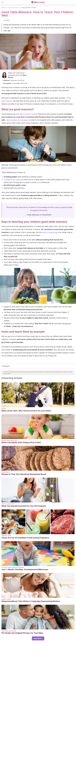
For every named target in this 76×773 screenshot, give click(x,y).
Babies (3, 408)
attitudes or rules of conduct (27, 114)
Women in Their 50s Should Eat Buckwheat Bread (23, 474)
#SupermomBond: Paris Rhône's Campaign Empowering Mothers (30, 601)
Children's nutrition (14, 7)
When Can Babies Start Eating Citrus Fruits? (21, 442)
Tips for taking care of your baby (12, 567)
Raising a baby (6, 599)
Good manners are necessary (17, 120)
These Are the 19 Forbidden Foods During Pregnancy (25, 538)
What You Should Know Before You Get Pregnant (23, 506)
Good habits (5, 472)
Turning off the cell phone (13, 180)
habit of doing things (50, 232)
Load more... (38, 638)
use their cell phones (62, 323)
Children (4, 7)
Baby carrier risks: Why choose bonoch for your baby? (26, 411)
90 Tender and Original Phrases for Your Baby (22, 633)
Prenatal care (6, 535)
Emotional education (8, 631)
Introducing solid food (9, 440)
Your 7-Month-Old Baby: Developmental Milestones (24, 569)
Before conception (7, 504)
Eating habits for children (28, 7)
